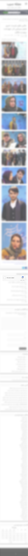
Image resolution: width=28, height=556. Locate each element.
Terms (23, 280)
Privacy (21, 280)
